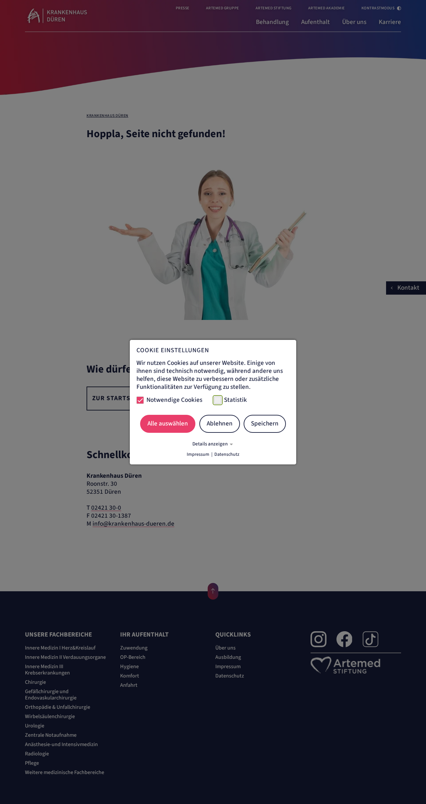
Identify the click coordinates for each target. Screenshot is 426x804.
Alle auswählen (167, 423)
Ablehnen (220, 423)
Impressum (198, 454)
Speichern (265, 423)
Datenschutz (226, 454)
